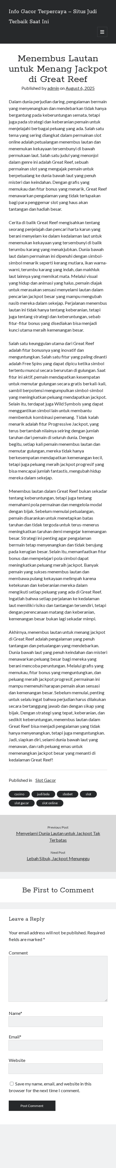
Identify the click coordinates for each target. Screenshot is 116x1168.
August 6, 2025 (80, 88)
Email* (15, 1036)
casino (19, 794)
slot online (50, 803)
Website (17, 1060)
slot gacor (21, 803)
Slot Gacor (45, 780)
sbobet (68, 794)
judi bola (43, 794)
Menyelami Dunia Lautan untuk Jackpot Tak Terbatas (58, 837)
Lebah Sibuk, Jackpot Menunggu (58, 858)
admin (53, 88)
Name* (15, 1013)
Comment (18, 952)
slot (88, 794)
